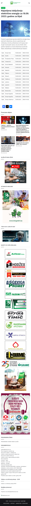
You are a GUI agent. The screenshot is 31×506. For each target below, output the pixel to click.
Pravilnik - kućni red (5, 461)
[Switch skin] (29, 3)
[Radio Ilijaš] (15, 3)
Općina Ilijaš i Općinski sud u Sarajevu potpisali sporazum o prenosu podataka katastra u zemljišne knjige (7, 148)
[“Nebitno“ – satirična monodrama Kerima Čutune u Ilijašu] (8, 120)
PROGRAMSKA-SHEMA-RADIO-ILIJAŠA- (10, 441)
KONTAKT (12, 503)
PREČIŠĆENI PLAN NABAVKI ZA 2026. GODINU (11, 469)
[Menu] (2, 3)
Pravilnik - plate (4, 460)
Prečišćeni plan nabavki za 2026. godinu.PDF (11, 475)
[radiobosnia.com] (5, 495)
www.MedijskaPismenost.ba (11, 491)
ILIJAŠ (3, 8)
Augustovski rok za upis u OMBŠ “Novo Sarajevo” (22, 143)
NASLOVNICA (6, 503)
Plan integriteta (4, 458)
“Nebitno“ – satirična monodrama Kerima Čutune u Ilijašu (8, 127)
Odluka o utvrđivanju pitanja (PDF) (8, 483)
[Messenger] (10, 106)
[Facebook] (3, 106)
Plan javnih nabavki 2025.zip (7, 455)
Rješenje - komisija (5, 463)
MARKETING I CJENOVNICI (22, 503)
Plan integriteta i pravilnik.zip (7, 451)
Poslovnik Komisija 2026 (6, 464)
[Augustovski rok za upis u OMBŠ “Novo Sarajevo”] (23, 138)
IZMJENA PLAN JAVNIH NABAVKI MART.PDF (11, 471)
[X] (7, 106)
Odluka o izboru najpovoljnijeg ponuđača (10, 457)
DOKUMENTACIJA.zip (6, 449)
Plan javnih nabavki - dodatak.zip (8, 452)
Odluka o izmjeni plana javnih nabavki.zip (10, 454)
